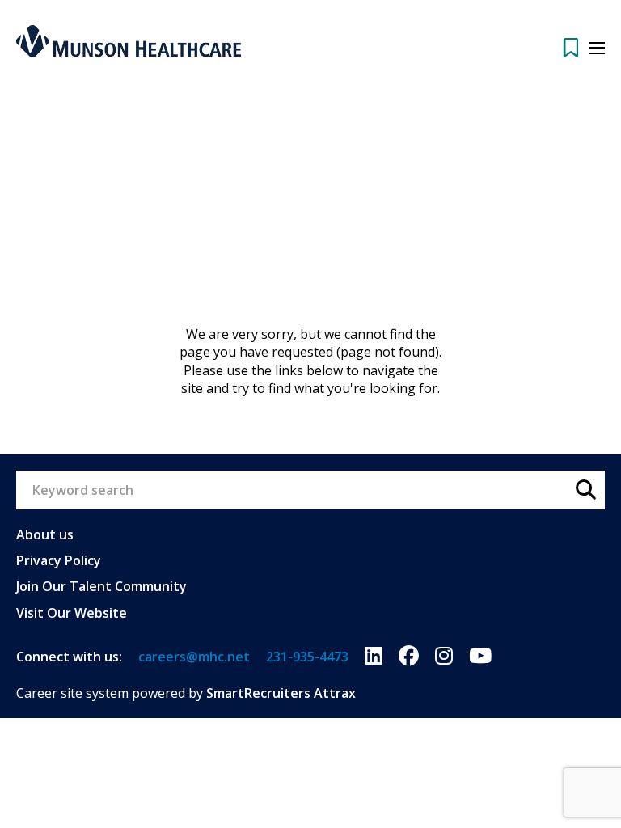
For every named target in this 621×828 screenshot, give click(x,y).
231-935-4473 (307, 656)
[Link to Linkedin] (373, 656)
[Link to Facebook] (409, 656)
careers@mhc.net (194, 656)
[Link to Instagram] (444, 656)
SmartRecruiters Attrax (281, 693)
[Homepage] (128, 41)
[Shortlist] (571, 47)
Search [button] (585, 490)
